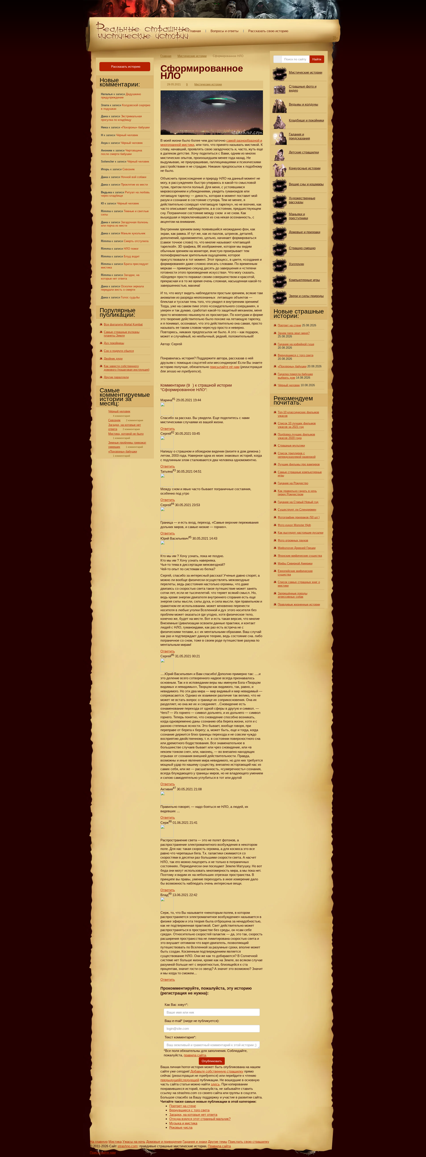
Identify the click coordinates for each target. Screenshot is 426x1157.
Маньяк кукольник (133, 233)
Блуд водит (132, 256)
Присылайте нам (103, 1152)
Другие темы (217, 1141)
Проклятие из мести (134, 184)
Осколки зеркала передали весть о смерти (122, 288)
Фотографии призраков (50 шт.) (299, 517)
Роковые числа (180, 1127)
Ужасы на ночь (133, 1141)
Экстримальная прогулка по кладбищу (121, 118)
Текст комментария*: (180, 1037)
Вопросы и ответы (225, 31)
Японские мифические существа (300, 555)
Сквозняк (128, 169)
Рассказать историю (125, 66)
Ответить (167, 429)
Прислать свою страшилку (248, 1141)
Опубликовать (212, 1061)
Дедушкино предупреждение (121, 95)
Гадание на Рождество (293, 483)
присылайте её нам (224, 367)
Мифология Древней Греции (297, 548)
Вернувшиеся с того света (189, 1110)
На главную (99, 1141)
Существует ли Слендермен (297, 509)
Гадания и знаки (195, 1141)
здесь (215, 1084)
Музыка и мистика (183, 1123)
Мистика (115, 1141)
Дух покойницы (114, 343)
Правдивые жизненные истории (299, 604)
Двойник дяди (113, 358)
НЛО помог (131, 248)
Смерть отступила (136, 241)
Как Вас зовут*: (176, 1004)
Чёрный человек (127, 135)
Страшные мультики (291, 445)
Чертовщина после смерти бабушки (121, 152)
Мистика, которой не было (126, 433)
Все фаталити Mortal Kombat (123, 324)
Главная (194, 31)
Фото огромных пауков (293, 540)
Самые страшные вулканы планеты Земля (121, 333)
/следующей (189, 1080)
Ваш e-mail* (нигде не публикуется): (191, 1021)
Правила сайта (219, 1146)
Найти (316, 59)
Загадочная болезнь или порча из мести (124, 224)
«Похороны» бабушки (135, 127)
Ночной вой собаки (133, 177)
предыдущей (170, 1080)
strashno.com (128, 1146)
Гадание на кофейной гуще (296, 344)
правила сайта (195, 1055)
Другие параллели (116, 377)
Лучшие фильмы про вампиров (299, 464)
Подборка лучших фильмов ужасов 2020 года (296, 436)
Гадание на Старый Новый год (298, 502)
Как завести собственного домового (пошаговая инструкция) (126, 367)
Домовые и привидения (164, 1141)
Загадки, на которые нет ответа (193, 1114)
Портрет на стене (182, 1106)
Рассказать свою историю (268, 31)
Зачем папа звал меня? (294, 333)
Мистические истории (192, 56)
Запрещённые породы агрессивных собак (292, 595)
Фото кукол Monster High (294, 525)
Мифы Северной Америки (295, 563)
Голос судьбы (130, 297)
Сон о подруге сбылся (119, 350)
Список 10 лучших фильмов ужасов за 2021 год (297, 425)
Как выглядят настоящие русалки (300, 532)
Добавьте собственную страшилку (216, 1071)
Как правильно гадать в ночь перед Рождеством (297, 492)
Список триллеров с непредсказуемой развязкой (297, 455)
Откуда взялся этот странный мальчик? (200, 1119)
